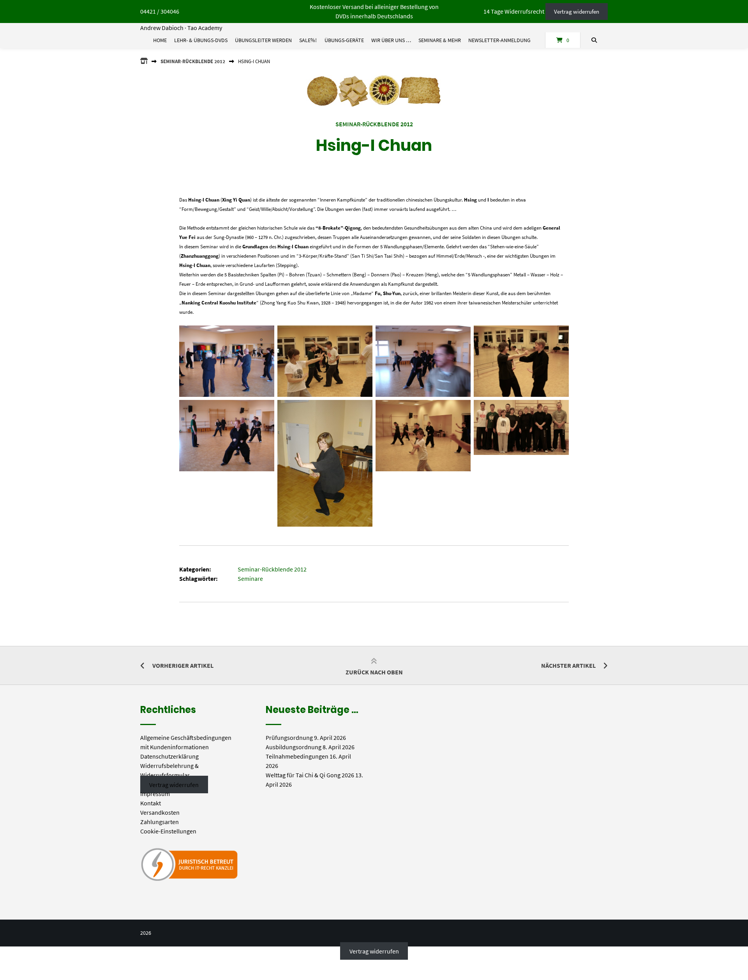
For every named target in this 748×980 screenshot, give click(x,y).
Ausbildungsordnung (293, 747)
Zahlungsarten (159, 822)
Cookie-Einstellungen (168, 831)
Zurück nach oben (374, 672)
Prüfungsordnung (289, 737)
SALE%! (308, 40)
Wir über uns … (391, 40)
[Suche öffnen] (594, 40)
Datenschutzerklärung (169, 756)
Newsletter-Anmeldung (499, 40)
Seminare (250, 578)
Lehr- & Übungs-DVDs (201, 40)
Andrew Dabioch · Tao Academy (181, 28)
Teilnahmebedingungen (297, 756)
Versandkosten (160, 812)
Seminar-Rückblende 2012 (193, 61)
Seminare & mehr (439, 40)
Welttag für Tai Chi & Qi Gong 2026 (310, 775)
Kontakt (150, 803)
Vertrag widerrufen (576, 11)
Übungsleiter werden (263, 40)
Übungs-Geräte (344, 40)
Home (160, 40)
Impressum (155, 794)
